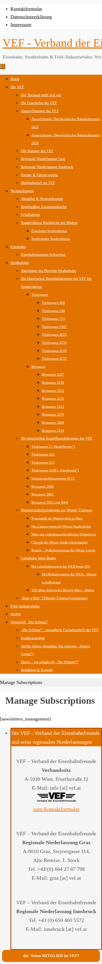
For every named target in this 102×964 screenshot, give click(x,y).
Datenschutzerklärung (31, 16)
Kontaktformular (26, 8)
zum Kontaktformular (56, 809)
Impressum (20, 24)
